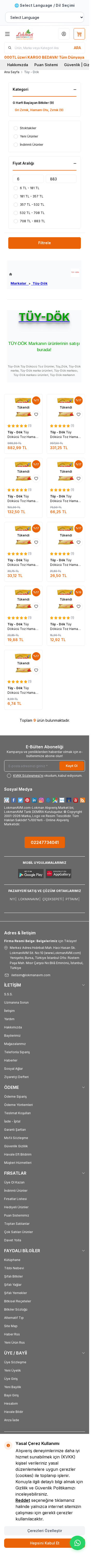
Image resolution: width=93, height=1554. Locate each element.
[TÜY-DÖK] (75, 272)
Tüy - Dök (15, 432)
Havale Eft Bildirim (18, 1154)
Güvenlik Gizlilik (16, 1146)
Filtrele (44, 243)
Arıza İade (11, 1420)
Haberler (10, 1060)
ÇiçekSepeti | (53, 899)
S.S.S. (8, 994)
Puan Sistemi (46, 65)
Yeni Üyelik (12, 1370)
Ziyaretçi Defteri (16, 1077)
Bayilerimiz (12, 1035)
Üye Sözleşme (15, 1362)
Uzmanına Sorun (16, 1002)
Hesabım (11, 1403)
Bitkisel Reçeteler (17, 1301)
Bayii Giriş (11, 1395)
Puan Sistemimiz (16, 1215)
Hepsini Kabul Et (44, 1543)
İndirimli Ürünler (15, 1191)
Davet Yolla (12, 1240)
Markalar (20, 283)
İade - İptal (12, 1121)
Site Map (11, 1326)
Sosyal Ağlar (13, 1069)
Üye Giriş (11, 1379)
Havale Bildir (13, 1412)
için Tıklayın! (40, 941)
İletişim (9, 1011)
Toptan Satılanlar (16, 1224)
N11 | (13, 899)
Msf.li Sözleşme (16, 1138)
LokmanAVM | (29, 899)
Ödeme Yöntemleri (18, 1105)
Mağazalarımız (15, 1044)
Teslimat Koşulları (17, 1113)
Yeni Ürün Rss (14, 1342)
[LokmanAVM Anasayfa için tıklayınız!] (28, 274)
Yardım (9, 1019)
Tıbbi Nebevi (14, 1268)
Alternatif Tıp (14, 1318)
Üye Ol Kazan (14, 1182)
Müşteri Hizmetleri (18, 1163)
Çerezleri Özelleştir (44, 1530)
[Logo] (29, 34)
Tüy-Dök (39, 283)
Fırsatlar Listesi (15, 1199)
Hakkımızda (17, 65)
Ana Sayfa (11, 72)
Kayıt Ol (72, 766)
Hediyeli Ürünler (16, 1207)
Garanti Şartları (15, 1130)
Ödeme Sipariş (15, 1096)
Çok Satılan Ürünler (18, 1232)
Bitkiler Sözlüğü (15, 1309)
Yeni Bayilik (12, 1387)
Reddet (23, 1500)
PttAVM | (72, 899)
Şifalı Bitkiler (13, 1276)
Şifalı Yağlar (12, 1285)
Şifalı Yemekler (15, 1293)
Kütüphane (12, 1260)
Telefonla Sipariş (17, 1052)
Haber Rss (12, 1334)
